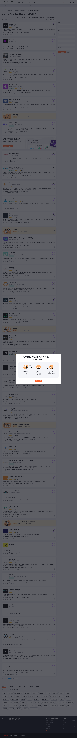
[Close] (59, 355)
